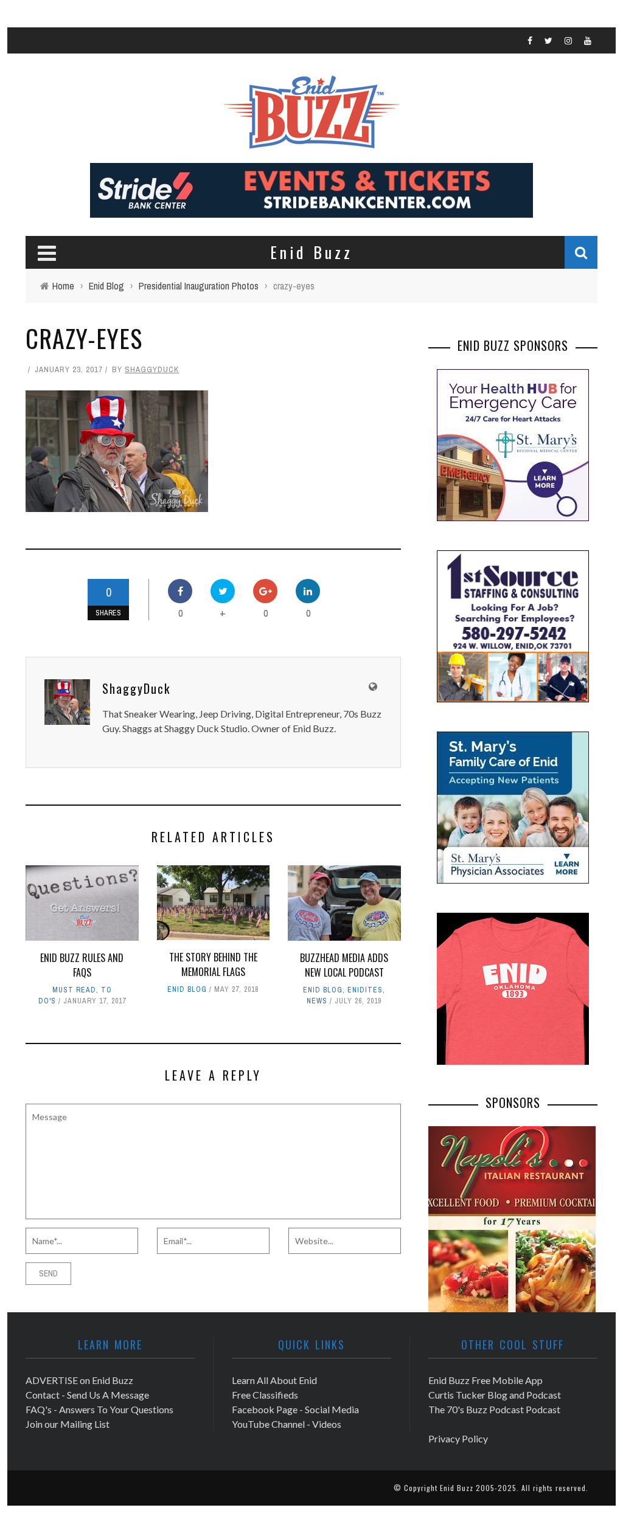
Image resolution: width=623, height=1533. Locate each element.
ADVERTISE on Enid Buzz (79, 1380)
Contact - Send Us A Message (87, 1394)
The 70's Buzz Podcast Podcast (494, 1409)
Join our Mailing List (68, 1424)
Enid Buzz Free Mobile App (485, 1380)
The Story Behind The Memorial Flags (213, 964)
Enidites (365, 990)
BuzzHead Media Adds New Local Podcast (344, 965)
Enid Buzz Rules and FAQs (82, 965)
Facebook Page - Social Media (295, 1409)
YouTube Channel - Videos (286, 1424)
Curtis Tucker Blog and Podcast (494, 1394)
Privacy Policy (458, 1438)
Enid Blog (187, 989)
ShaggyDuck (152, 369)
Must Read (74, 990)
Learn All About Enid (274, 1380)
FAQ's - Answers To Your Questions (99, 1409)
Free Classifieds (265, 1394)
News (317, 1001)
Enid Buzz (456, 1488)
